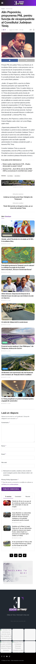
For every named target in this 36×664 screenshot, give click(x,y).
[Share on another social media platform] (26, 60)
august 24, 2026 (6, 243)
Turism (5, 261)
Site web (4, 462)
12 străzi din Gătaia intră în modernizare (14, 322)
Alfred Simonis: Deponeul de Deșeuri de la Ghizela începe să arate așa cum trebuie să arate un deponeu (17, 296)
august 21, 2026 (6, 300)
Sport (5, 342)
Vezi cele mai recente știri (18, 621)
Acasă (3, 8)
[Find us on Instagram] (16, 555)
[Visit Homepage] (19, 3)
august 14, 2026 (6, 350)
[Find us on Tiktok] (24, 555)
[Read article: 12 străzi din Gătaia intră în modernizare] (18, 311)
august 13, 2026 (6, 377)
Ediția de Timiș (6, 660)
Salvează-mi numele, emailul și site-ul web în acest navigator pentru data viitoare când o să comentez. (17, 473)
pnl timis (17, 175)
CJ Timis (10, 175)
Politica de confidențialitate (10, 484)
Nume (3, 446)
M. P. (4, 30)
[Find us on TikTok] (9, 656)
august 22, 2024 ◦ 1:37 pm (16, 30)
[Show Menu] (2, 3)
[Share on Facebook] (9, 60)
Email (3, 454)
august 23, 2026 (6, 272)
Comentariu (5, 422)
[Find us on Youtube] (20, 555)
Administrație (9, 8)
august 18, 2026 (6, 324)
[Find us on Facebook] (11, 555)
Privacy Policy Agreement (10, 479)
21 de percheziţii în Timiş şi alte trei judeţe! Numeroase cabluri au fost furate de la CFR (22, 543)
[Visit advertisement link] (18, 183)
